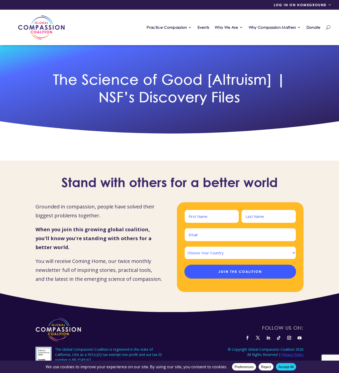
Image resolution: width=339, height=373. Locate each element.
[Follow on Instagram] (289, 338)
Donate (313, 27)
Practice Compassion (167, 27)
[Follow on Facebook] (247, 338)
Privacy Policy (293, 354)
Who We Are (226, 27)
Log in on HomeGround (300, 5)
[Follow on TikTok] (279, 338)
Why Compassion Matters (272, 27)
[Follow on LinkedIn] (268, 338)
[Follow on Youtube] (300, 338)
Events (203, 27)
